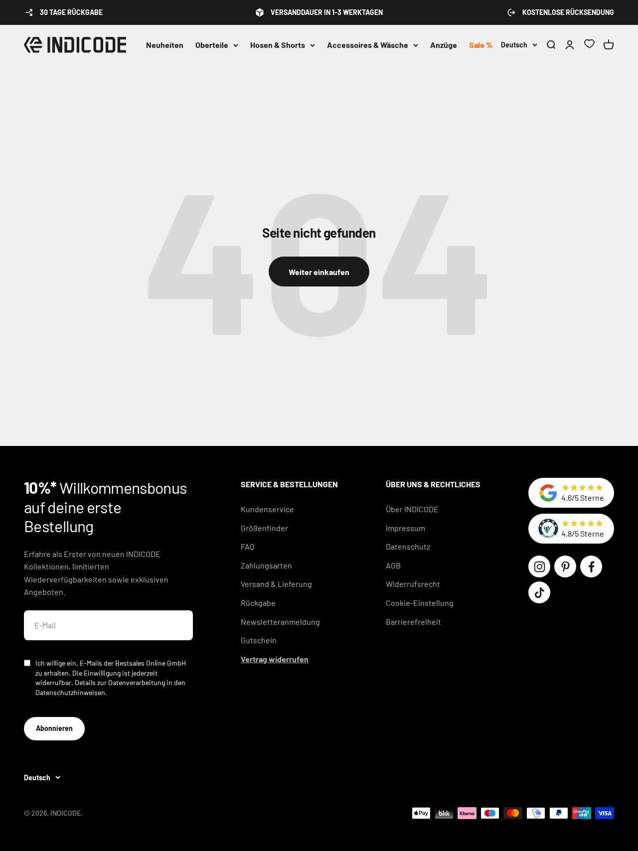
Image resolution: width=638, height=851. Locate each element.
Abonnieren (54, 728)
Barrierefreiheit (413, 621)
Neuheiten (164, 44)
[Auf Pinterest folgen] (565, 566)
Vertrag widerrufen (275, 659)
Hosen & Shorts (277, 44)
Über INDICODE (412, 509)
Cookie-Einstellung (420, 602)
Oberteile (211, 44)
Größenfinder (264, 528)
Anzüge (443, 44)
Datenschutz (408, 546)
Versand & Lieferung (276, 583)
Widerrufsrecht (413, 583)
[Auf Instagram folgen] (539, 566)
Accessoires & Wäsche (367, 44)
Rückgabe (258, 602)
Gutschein (259, 640)
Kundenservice (267, 509)
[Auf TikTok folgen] (539, 592)
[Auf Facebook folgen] (591, 566)
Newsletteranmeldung (280, 621)
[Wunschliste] (589, 45)
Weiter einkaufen (319, 272)
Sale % (480, 44)
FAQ (247, 546)
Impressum (405, 528)
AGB (393, 565)
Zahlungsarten (266, 565)
